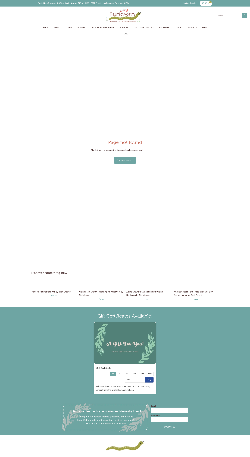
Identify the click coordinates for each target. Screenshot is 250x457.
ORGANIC (81, 27)
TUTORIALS (191, 27)
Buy (149, 380)
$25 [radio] (113, 374)
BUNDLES (124, 27)
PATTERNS (164, 27)
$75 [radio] (127, 374)
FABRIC (57, 27)
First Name (155, 415)
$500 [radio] (150, 374)
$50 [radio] (120, 374)
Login (185, 3)
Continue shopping (125, 160)
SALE (178, 27)
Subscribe (169, 427)
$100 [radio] (134, 374)
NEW (70, 27)
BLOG (204, 27)
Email (153, 406)
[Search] (244, 15)
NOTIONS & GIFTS (144, 27)
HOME (45, 27)
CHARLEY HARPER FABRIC (103, 27)
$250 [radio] (142, 374)
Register (193, 3)
